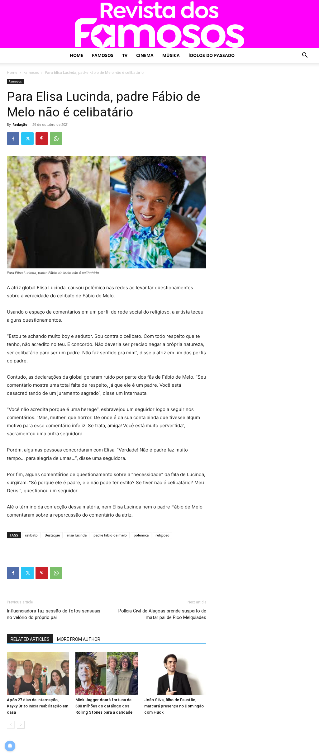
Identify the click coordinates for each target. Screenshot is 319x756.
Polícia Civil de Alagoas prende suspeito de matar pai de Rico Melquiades (162, 614)
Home (76, 55)
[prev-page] (11, 725)
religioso (162, 535)
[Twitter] (27, 138)
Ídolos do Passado (211, 55)
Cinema (145, 55)
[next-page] (21, 725)
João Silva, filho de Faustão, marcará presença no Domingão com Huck (174, 706)
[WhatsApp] (56, 138)
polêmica (141, 535)
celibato (31, 535)
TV (124, 55)
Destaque (52, 535)
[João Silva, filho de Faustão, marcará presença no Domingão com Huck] (175, 673)
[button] (304, 56)
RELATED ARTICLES (30, 639)
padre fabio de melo (110, 535)
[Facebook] (13, 138)
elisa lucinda (77, 535)
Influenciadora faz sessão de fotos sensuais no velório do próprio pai (53, 614)
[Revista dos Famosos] (159, 24)
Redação (19, 124)
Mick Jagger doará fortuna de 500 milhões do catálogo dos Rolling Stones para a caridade (103, 706)
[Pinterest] (42, 138)
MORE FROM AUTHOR (78, 639)
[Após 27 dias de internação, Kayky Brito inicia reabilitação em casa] (38, 673)
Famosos (102, 55)
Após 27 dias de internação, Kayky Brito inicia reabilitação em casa (37, 706)
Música (171, 55)
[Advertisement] (265, 118)
